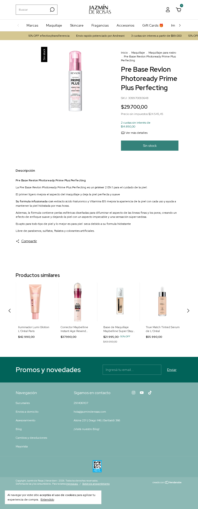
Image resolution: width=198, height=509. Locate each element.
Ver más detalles (136, 133)
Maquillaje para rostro (162, 53)
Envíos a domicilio (27, 412)
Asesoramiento (25, 420)
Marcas (32, 25)
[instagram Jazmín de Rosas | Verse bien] (133, 393)
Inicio (124, 53)
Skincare (77, 25)
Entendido (47, 500)
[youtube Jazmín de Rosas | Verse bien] (142, 393)
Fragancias (100, 25)
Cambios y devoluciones (31, 438)
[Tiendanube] (167, 483)
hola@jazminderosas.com (90, 412)
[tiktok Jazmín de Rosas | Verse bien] (150, 393)
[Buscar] (51, 9)
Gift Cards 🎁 (152, 25)
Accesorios (125, 25)
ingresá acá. (72, 483)
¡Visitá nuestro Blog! (86, 429)
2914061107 (81, 403)
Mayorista (22, 446)
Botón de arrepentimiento (96, 483)
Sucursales (23, 403)
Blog (19, 429)
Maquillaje (54, 25)
